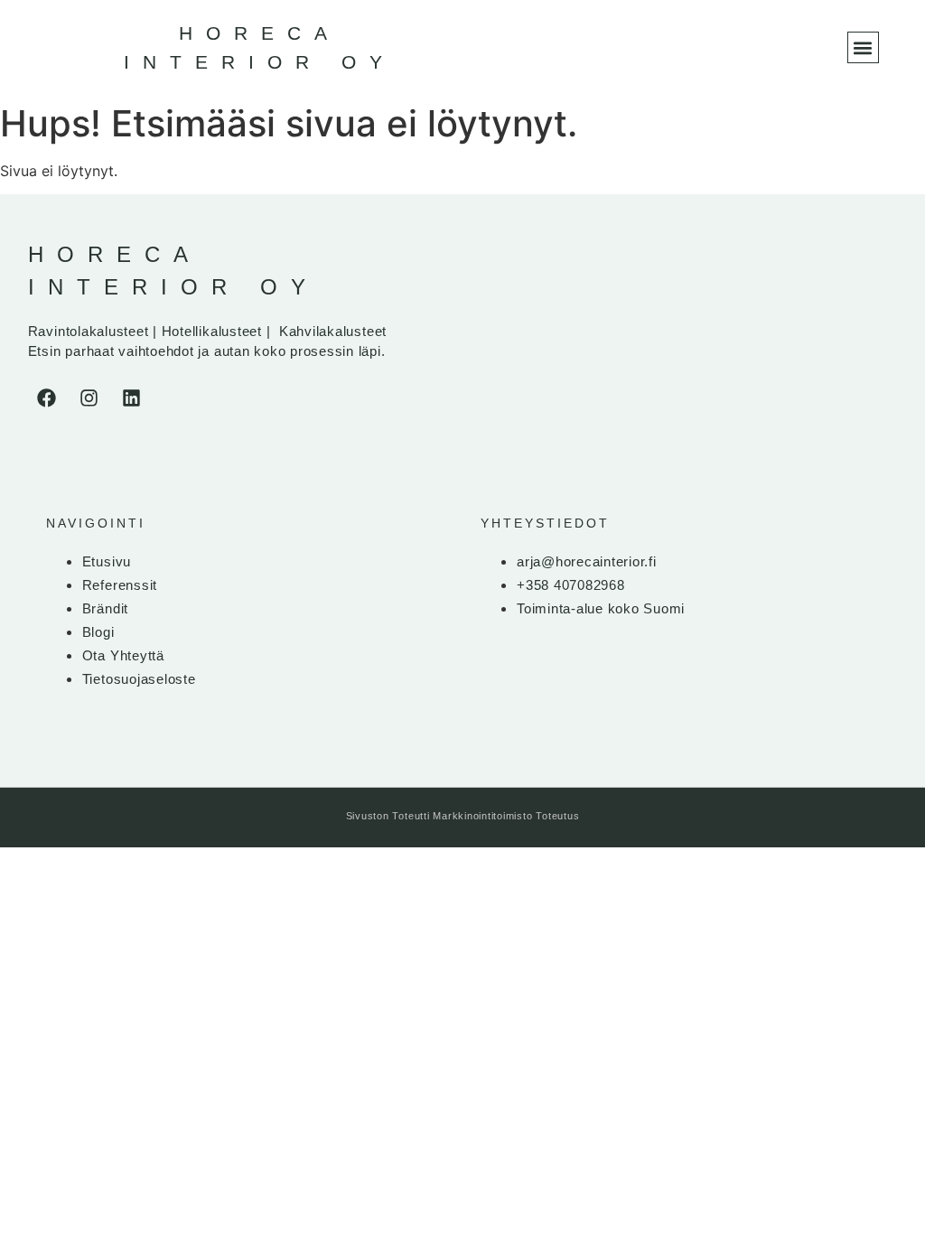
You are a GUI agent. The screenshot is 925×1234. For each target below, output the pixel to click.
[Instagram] (89, 398)
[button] (863, 47)
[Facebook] (47, 398)
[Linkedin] (132, 398)
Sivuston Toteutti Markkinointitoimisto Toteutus (463, 815)
